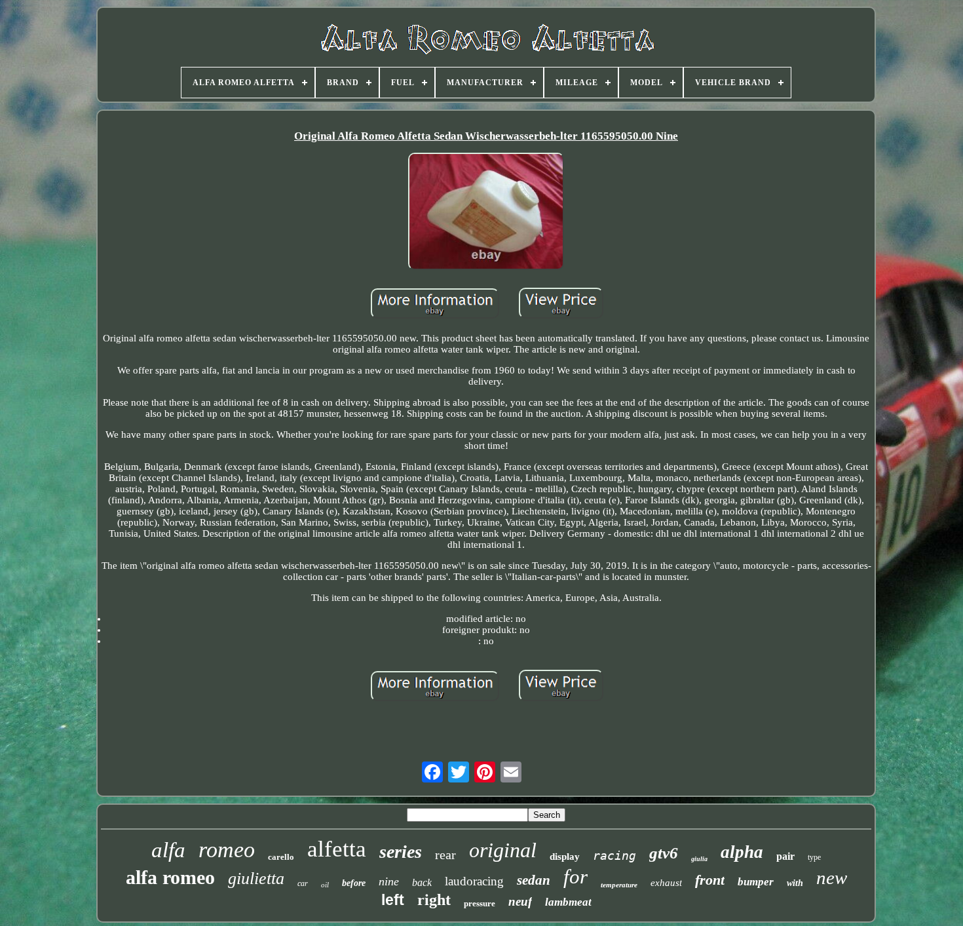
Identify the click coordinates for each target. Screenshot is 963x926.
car (302, 883)
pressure (479, 903)
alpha (742, 852)
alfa (168, 850)
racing (614, 855)
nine (389, 881)
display (565, 856)
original (503, 850)
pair (785, 856)
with (795, 883)
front (710, 880)
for (575, 876)
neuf (520, 901)
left (392, 899)
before (354, 883)
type (814, 857)
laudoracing (474, 881)
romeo (226, 850)
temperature (619, 885)
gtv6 (663, 853)
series (400, 851)
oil (325, 885)
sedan (533, 880)
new (831, 877)
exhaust (666, 883)
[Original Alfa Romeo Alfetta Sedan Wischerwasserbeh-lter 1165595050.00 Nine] (486, 213)
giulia (699, 858)
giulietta (256, 878)
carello (281, 857)
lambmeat (568, 902)
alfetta (336, 849)
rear (445, 854)
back (422, 882)
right (434, 899)
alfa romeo (170, 877)
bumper (756, 882)
